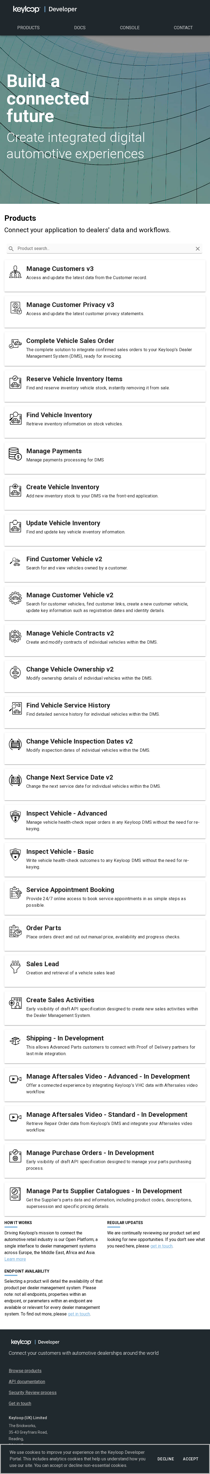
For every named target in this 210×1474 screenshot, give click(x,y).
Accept (191, 1459)
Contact (183, 27)
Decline (166, 1459)
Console (129, 27)
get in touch (161, 1246)
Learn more (15, 1259)
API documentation (27, 1381)
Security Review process (33, 1392)
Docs (80, 27)
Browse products (25, 1370)
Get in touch (20, 1403)
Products (28, 27)
